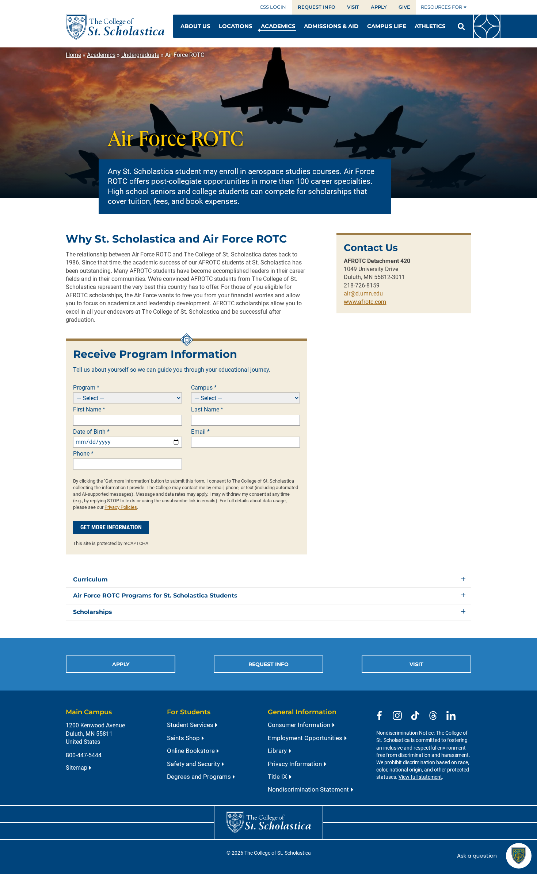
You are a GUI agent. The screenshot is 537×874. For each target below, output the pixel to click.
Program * (86, 387)
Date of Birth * (91, 432)
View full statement (420, 777)
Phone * (83, 453)
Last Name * (207, 409)
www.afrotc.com (365, 301)
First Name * (89, 409)
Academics (101, 54)
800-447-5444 (84, 755)
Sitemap (76, 767)
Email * (200, 432)
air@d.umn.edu (363, 293)
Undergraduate (140, 54)
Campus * (204, 387)
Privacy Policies (120, 507)
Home (73, 54)
